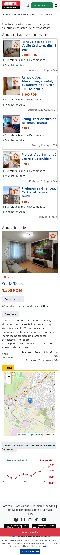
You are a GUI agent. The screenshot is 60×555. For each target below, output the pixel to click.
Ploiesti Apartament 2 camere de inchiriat (39, 156)
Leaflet (23, 434)
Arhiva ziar (22, 506)
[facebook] (16, 520)
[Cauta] (27, 5)
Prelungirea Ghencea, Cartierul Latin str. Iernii (39, 192)
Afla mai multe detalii (39, 546)
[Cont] (56, 5)
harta (10, 277)
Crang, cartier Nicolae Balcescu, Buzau (39, 121)
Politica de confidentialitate (22, 509)
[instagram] (23, 520)
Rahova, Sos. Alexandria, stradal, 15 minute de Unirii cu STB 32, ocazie (39, 83)
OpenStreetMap (37, 434)
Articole (7, 506)
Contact (47, 509)
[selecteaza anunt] (16, 44)
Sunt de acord (30, 551)
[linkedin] (30, 520)
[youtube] (43, 520)
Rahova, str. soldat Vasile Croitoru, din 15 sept (39, 45)
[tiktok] (36, 520)
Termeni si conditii (44, 506)
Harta (8, 367)
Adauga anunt (42, 5)
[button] (30, 401)
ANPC (30, 513)
